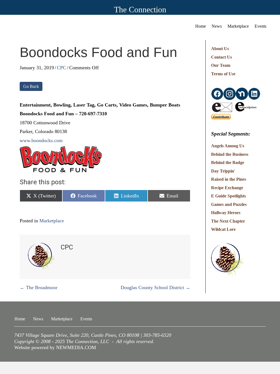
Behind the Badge (227, 162)
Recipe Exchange (227, 187)
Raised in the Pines (228, 179)
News (217, 26)
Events (260, 26)
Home (200, 26)
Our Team (220, 65)
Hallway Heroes (225, 212)
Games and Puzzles (229, 204)
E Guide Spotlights (228, 196)
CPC (61, 67)
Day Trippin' (223, 171)
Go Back (31, 86)
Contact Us (221, 57)
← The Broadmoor (38, 287)
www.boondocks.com (41, 140)
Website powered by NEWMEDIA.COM (55, 347)
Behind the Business (229, 154)
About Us (220, 48)
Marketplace (238, 26)
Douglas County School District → (155, 287)
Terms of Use (223, 73)
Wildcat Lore (223, 229)
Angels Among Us (227, 145)
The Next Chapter (228, 221)
